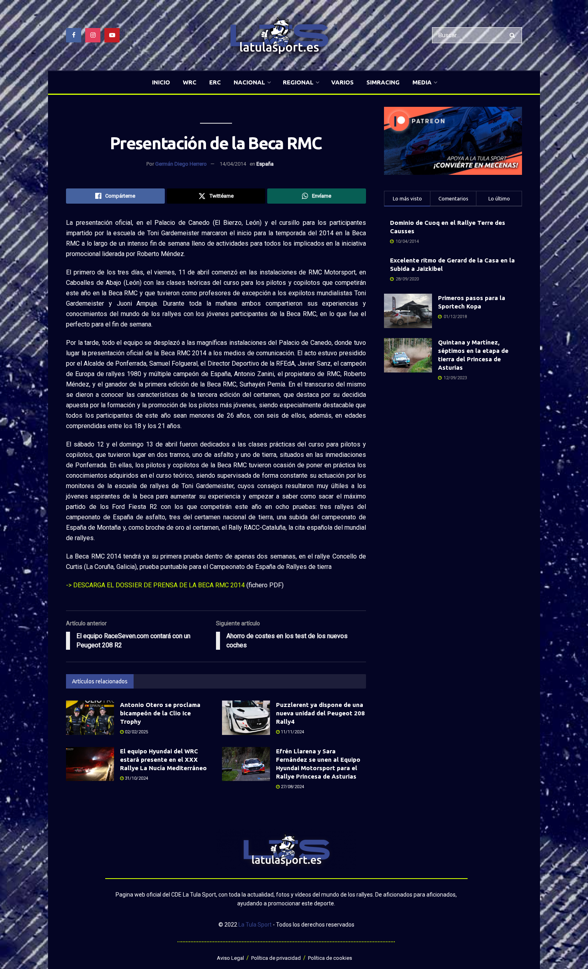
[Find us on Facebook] (73, 35)
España (265, 164)
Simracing (383, 82)
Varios (342, 82)
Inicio (161, 82)
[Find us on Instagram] (92, 35)
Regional (298, 82)
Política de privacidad (276, 958)
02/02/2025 (136, 732)
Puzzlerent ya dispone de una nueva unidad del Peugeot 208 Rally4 (320, 713)
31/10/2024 (136, 778)
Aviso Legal (230, 958)
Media (422, 82)
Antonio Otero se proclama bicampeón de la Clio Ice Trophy (160, 713)
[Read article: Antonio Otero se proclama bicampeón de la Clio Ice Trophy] (90, 718)
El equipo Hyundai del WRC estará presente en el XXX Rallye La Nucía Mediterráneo (163, 759)
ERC (215, 82)
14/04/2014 (233, 164)
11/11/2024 (292, 732)
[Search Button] (514, 35)
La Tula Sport (255, 924)
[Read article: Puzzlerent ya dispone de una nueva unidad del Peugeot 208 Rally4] (246, 718)
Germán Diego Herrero (181, 164)
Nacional (249, 82)
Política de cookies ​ (330, 958)
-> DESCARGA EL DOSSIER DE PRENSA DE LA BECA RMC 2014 (155, 585)
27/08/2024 (292, 786)
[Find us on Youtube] (112, 35)
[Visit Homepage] (279, 35)
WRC (189, 82)
